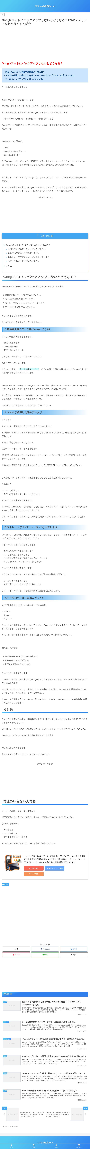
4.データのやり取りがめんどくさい (24, 261)
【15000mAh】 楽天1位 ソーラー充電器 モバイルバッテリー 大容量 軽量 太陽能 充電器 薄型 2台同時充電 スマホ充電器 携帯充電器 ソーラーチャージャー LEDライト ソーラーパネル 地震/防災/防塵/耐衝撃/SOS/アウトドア (54, 859)
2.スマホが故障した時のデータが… (24, 253)
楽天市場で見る (33, 868)
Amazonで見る (33, 874)
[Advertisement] (45, 42)
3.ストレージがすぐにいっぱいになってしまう (28, 257)
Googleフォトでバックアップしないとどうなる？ (28, 245)
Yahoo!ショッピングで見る (55, 868)
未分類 (6, 884)
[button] (74, 954)
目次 (42, 235)
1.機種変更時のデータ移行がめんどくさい (26, 249)
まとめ (9, 266)
